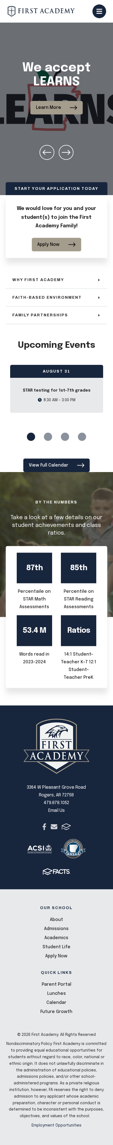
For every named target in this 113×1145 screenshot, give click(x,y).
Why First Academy (56, 280)
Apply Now (48, 244)
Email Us (56, 810)
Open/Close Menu (99, 11)
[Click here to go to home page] (41, 11)
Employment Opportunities (56, 1125)
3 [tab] (65, 437)
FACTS (66, 826)
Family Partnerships (56, 315)
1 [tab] (31, 437)
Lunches (56, 993)
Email (54, 826)
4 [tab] (82, 437)
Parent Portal (56, 984)
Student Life (56, 947)
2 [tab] (48, 437)
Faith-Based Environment (56, 297)
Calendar (56, 1002)
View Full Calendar (48, 465)
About (56, 919)
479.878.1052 (56, 803)
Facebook (44, 826)
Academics (56, 938)
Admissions (56, 928)
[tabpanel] (56, 389)
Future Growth (56, 1011)
